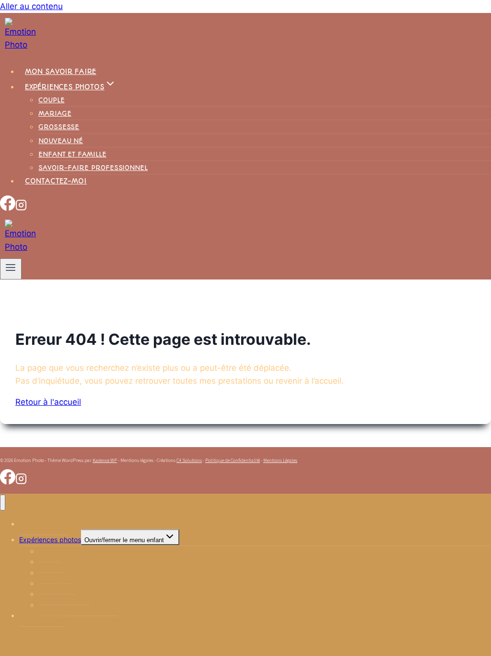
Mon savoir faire (60, 71)
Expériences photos (50, 539)
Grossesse (58, 127)
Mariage (54, 113)
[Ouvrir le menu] (11, 268)
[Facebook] (7, 208)
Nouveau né (60, 141)
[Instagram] (21, 208)
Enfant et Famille (72, 154)
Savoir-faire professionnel (93, 167)
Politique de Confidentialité (232, 460)
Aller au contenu (31, 6)
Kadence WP (105, 460)
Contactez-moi (56, 181)
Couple (51, 100)
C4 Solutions (189, 460)
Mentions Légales (280, 460)
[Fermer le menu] (2, 502)
